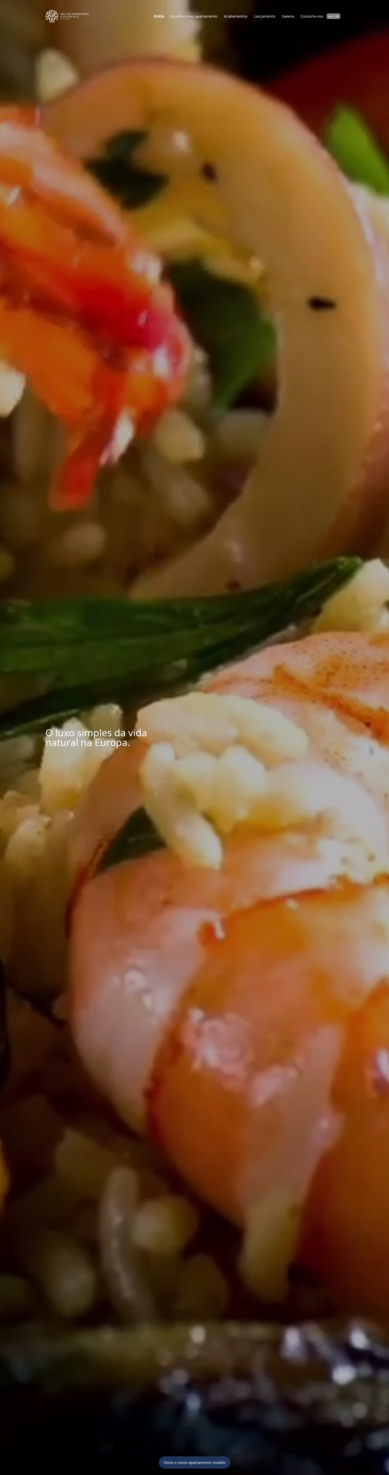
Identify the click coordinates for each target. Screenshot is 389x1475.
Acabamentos (236, 16)
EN (330, 16)
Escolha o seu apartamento (193, 16)
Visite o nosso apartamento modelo (194, 1462)
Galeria (288, 16)
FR (337, 16)
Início (159, 16)
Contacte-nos (311, 16)
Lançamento (264, 16)
